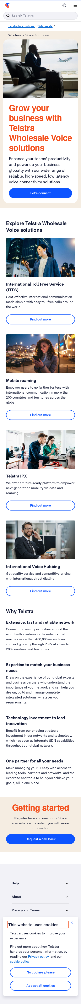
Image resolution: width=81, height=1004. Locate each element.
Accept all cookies (40, 985)
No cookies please (41, 972)
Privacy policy (38, 956)
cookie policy (19, 961)
